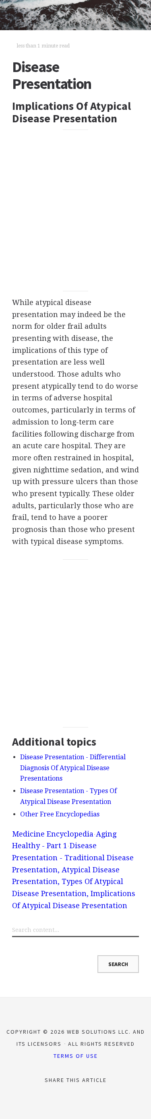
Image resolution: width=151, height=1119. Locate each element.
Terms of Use (76, 1055)
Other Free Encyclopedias (59, 814)
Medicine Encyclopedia (52, 834)
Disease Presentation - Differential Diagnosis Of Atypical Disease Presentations (73, 767)
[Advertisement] (75, 210)
